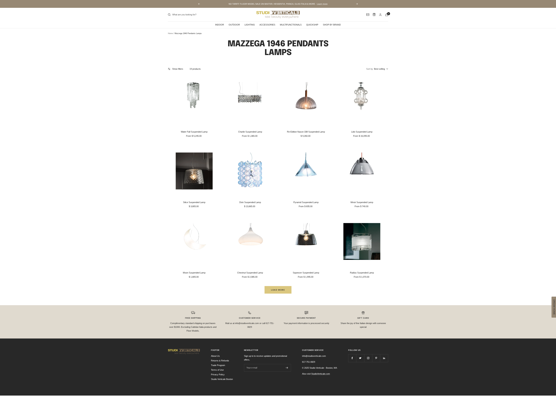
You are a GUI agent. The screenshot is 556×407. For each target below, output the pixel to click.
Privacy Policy (218, 374)
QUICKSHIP (312, 24)
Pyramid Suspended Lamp (306, 202)
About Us (215, 356)
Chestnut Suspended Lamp (250, 272)
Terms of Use (217, 370)
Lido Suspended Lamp (361, 132)
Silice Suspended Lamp (194, 202)
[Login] (380, 14)
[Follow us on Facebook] (352, 358)
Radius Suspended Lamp (362, 272)
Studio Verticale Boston (222, 379)
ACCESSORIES (267, 24)
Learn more (322, 4)
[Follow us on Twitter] (360, 358)
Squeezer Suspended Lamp (306, 272)
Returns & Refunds (220, 360)
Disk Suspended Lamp (250, 202)
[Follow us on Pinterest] (376, 358)
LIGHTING (250, 24)
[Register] (287, 368)
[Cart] (386, 14)
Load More (278, 290)
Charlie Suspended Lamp (250, 132)
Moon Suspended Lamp (194, 272)
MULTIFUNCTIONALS (291, 24)
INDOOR (219, 24)
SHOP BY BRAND (332, 24)
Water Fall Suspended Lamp (194, 132)
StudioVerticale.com (320, 374)
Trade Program (218, 365)
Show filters (177, 69)
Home (170, 33)
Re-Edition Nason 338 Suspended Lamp (306, 132)
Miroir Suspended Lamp (362, 202)
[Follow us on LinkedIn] (384, 358)
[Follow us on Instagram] (368, 358)
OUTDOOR (234, 24)
